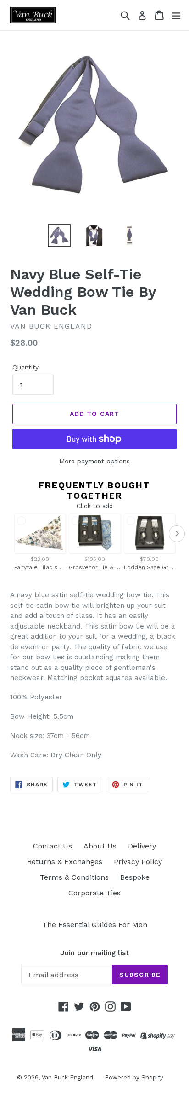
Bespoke (135, 877)
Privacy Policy (138, 861)
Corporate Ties (94, 893)
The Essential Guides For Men (94, 924)
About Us (100, 846)
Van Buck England (67, 1077)
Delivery (142, 846)
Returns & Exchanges (64, 861)
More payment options (94, 461)
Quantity (25, 367)
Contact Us (52, 846)
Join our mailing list (94, 953)
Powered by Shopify (134, 1077)
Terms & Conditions (74, 877)
